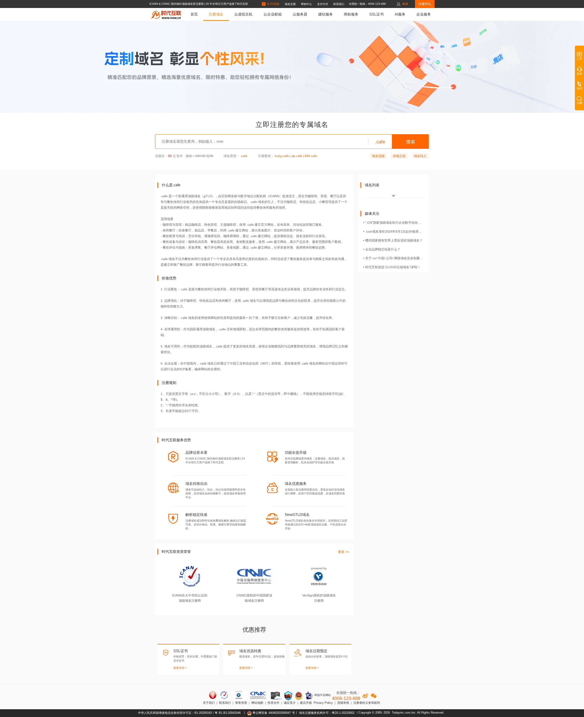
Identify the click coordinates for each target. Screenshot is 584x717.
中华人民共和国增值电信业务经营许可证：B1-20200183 (175, 712)
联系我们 (225, 702)
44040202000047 (280, 712)
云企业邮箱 (272, 14)
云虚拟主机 (243, 14)
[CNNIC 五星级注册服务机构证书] (213, 695)
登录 (405, 4)
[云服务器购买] (275, 695)
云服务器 (300, 14)
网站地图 (257, 702)
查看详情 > (180, 668)
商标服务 (351, 14)
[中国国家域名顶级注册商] (258, 695)
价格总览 (399, 156)
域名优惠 (378, 156)
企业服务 (423, 14)
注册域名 (216, 14)
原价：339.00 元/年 (200, 156)
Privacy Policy (323, 702)
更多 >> (343, 552)
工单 (579, 58)
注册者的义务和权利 (366, 702)
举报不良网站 (322, 695)
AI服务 (400, 14)
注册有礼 (424, 4)
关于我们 (209, 702)
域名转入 (420, 156)
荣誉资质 (241, 702)
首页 (194, 14)
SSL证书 (376, 14)
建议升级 (306, 702)
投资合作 (273, 702)
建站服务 (325, 14)
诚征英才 (290, 702)
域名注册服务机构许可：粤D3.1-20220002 (327, 712)
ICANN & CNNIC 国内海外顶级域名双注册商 (176, 3)
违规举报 (343, 702)
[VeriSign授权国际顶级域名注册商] (239, 695)
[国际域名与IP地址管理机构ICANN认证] (224, 695)
